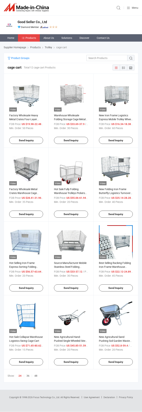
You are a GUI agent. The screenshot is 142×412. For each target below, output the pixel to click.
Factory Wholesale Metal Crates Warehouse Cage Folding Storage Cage (23, 193)
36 (27, 375)
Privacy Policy (126, 397)
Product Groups (20, 58)
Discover (84, 38)
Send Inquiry (26, 140)
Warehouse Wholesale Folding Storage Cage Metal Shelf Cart (70, 119)
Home (10, 38)
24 (19, 375)
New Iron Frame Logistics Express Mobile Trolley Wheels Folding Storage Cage (116, 119)
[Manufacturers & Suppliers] (27, 7)
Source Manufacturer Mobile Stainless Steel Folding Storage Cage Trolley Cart (70, 266)
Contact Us (103, 38)
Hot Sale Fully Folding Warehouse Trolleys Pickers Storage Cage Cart (69, 193)
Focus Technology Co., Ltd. (46, 397)
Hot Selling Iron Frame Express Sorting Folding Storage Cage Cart (22, 266)
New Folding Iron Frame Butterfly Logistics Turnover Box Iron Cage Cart (115, 193)
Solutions (66, 38)
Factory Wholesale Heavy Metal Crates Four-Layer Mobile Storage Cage (23, 119)
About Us (48, 38)
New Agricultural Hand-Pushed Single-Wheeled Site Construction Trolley (69, 340)
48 (35, 375)
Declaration (109, 397)
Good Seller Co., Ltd (32, 22)
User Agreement (92, 397)
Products (31, 38)
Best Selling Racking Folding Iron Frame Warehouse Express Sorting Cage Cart (115, 266)
